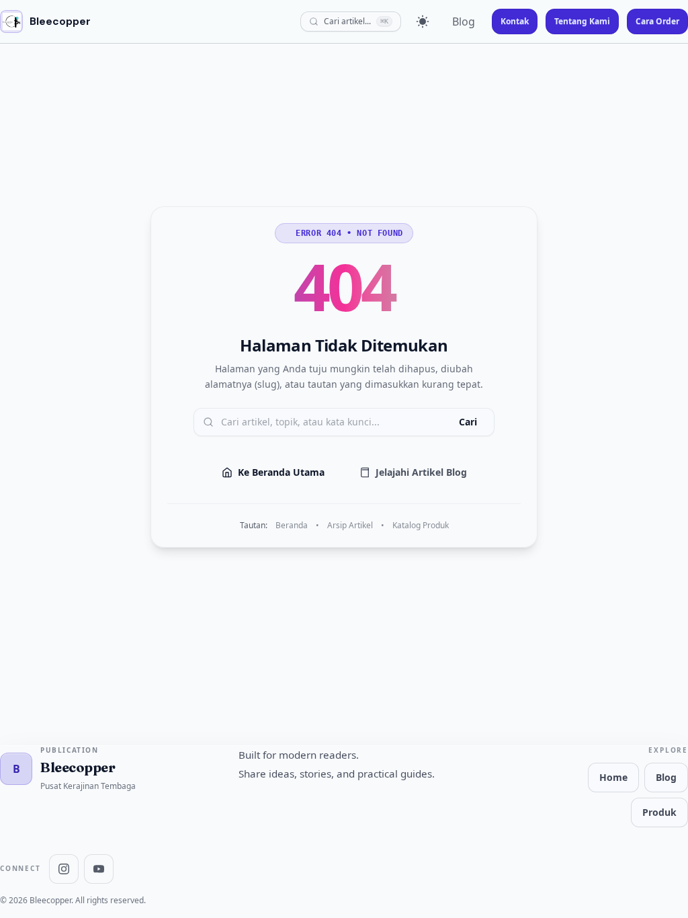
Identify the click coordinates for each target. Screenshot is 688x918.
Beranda (291, 525)
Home (613, 777)
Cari (468, 421)
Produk (659, 812)
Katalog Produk (420, 525)
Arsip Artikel (350, 525)
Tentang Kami (582, 21)
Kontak (515, 21)
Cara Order (657, 21)
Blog (463, 21)
